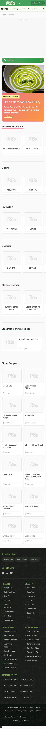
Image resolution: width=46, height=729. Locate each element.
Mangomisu (30, 415)
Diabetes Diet (9, 592)
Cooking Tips (22, 559)
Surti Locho (30, 536)
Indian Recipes (9, 675)
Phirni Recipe (32, 661)
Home (4, 15)
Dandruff (30, 604)
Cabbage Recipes (11, 659)
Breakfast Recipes (11, 697)
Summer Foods (33, 635)
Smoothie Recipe (34, 656)
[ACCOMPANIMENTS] (12, 139)
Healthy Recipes (18, 9)
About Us (22, 717)
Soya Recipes (9, 651)
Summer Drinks (33, 640)
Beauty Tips (31, 613)
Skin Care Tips (33, 648)
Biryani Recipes (26, 685)
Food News (35, 559)
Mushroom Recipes (8, 645)
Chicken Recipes (10, 679)
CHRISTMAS (11, 229)
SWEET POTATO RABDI (12, 308)
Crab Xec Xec (9, 536)
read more (8, 116)
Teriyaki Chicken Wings (10, 416)
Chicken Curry (27, 679)
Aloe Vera (31, 588)
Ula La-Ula (7, 386)
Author (15, 721)
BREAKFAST (12, 268)
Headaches (8, 620)
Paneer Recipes (10, 640)
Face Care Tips (33, 652)
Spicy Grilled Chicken (30, 387)
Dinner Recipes (10, 631)
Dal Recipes (8, 655)
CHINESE (33, 190)
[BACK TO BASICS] (33, 139)
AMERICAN (11, 190)
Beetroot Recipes (11, 663)
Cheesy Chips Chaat (34, 445)
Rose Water (31, 592)
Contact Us (25, 721)
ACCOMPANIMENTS (11, 148)
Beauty (29, 584)
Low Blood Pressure (8, 605)
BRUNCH (33, 268)
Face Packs (31, 609)
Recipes (4, 9)
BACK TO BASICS (33, 148)
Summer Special (33, 627)
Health (6, 584)
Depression (8, 600)
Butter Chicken (9, 691)
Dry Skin (30, 600)
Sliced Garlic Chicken (8, 507)
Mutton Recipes (10, 685)
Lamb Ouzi (7, 474)
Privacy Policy (10, 717)
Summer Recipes (33, 631)
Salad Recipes (9, 635)
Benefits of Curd (33, 644)
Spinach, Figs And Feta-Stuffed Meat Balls (33, 476)
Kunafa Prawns (31, 506)
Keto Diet (7, 596)
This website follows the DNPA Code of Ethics (23, 708)
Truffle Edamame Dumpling (10, 446)
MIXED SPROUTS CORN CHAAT (33, 308)
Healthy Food (9, 612)
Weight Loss (8, 559)
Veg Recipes (8, 627)
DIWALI (33, 229)
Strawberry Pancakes (28, 339)
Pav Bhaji (26, 697)
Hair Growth (31, 596)
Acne (29, 617)
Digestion (7, 616)
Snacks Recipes (34, 9)
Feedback (33, 717)
